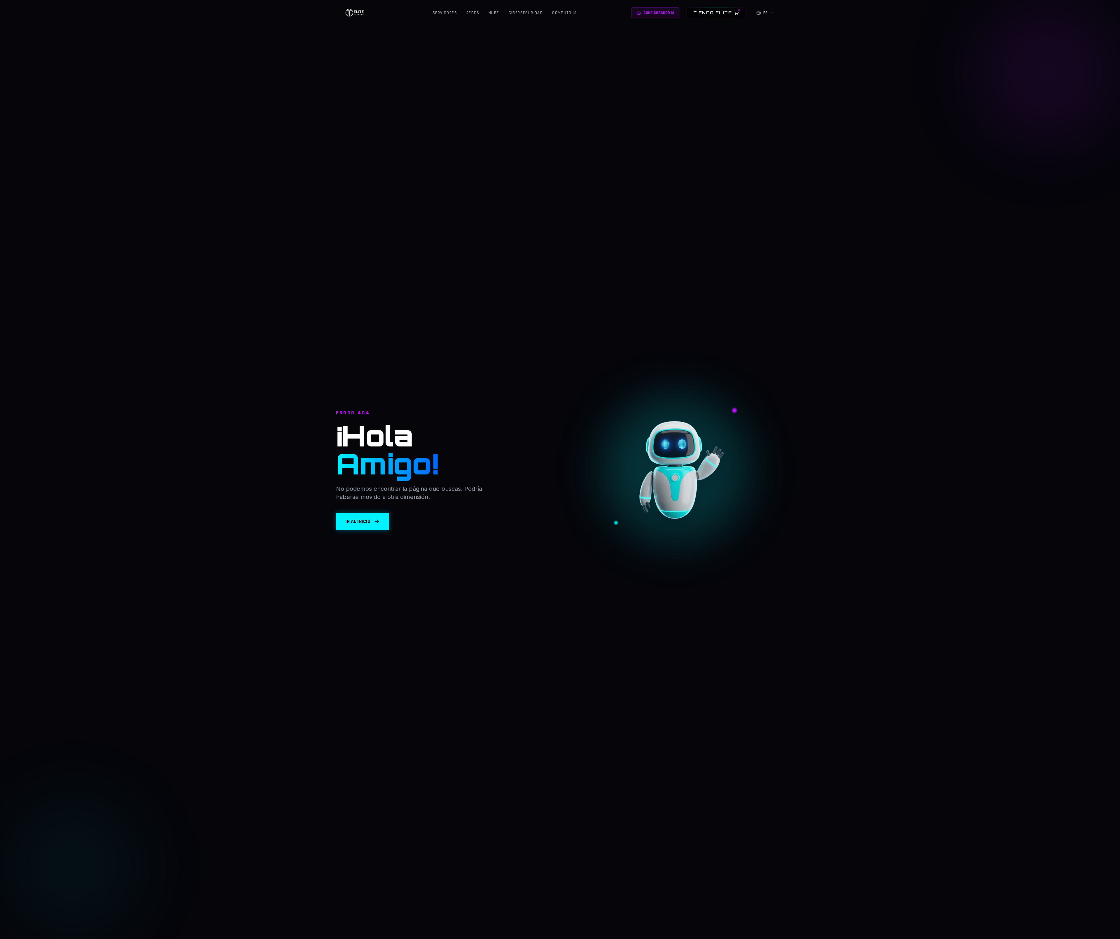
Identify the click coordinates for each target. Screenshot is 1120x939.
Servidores (445, 12)
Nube (494, 12)
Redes (472, 12)
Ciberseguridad (526, 12)
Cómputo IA (564, 12)
